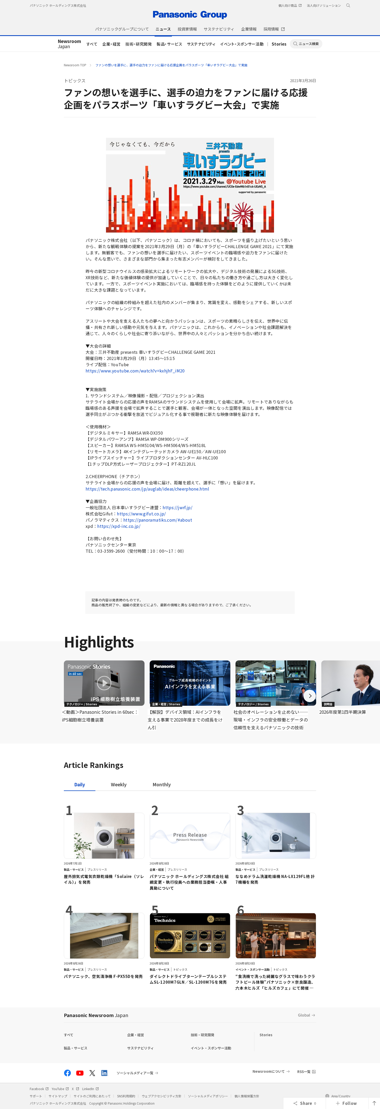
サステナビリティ (201, 44)
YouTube (58, 1088)
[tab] (119, 784)
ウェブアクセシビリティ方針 (161, 1096)
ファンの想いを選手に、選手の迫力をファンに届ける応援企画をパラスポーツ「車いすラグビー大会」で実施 (171, 65)
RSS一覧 (303, 1071)
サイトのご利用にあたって (92, 1096)
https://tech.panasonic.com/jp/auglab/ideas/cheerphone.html (147, 489)
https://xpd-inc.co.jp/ (118, 526)
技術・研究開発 (138, 44)
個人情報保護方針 (246, 1096)
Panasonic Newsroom (96, 1015)
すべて (92, 44)
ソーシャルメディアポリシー (208, 1096)
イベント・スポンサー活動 (242, 44)
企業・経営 (111, 44)
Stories (279, 44)
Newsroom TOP (75, 65)
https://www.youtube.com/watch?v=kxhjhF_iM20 (135, 371)
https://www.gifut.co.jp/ (141, 513)
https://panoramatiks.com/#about (157, 520)
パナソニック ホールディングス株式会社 (58, 5)
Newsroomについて (269, 1071)
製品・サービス (169, 44)
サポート (36, 1096)
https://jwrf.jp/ (177, 507)
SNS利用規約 (126, 1096)
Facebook (37, 1088)
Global (304, 1015)
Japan (69, 44)
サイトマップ (58, 1096)
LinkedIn (88, 1088)
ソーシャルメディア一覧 (135, 1073)
